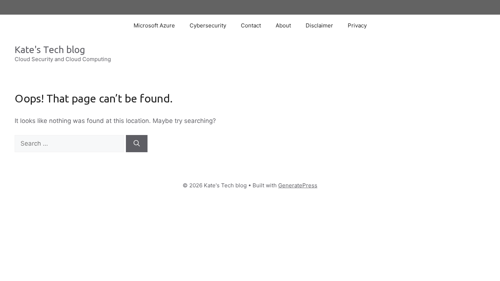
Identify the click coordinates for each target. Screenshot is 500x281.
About (283, 25)
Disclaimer (319, 25)
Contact (251, 25)
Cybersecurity (208, 25)
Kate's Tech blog (50, 49)
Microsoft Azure (154, 25)
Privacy (357, 25)
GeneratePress (297, 185)
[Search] (137, 144)
